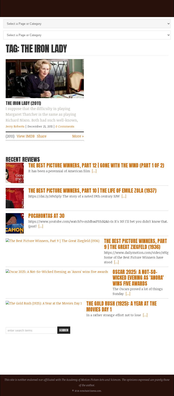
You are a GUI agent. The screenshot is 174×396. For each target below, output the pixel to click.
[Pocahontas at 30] (15, 223)
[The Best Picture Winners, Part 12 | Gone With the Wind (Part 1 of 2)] (15, 173)
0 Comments (65, 126)
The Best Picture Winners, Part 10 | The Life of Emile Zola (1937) (92, 190)
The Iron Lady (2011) (23, 103)
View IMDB (26, 136)
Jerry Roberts (15, 126)
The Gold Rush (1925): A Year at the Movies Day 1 (121, 306)
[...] (94, 171)
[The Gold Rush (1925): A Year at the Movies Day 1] (44, 303)
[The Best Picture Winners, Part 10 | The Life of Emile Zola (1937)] (15, 198)
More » (78, 136)
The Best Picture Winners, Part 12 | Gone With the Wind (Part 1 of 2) (96, 165)
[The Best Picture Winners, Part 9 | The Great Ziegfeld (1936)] (52, 240)
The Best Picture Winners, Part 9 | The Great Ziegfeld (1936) (135, 244)
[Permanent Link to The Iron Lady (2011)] (45, 99)
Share (41, 136)
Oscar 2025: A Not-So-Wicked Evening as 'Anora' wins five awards (138, 277)
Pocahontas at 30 (46, 215)
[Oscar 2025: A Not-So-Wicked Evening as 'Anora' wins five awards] (57, 271)
